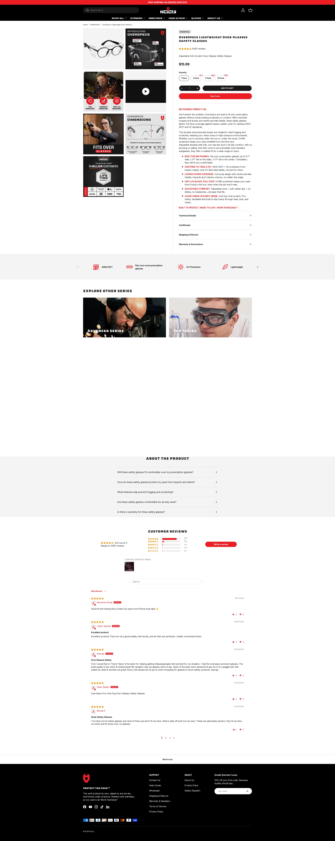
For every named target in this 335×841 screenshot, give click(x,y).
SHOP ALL (118, 18)
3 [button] (170, 738)
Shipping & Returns (158, 796)
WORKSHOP (95, 25)
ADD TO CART (227, 88)
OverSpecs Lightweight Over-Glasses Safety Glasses (118, 25)
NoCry (91, 831)
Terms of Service (157, 806)
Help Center (155, 785)
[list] (125, 113)
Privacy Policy (156, 811)
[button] (250, 10)
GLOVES (196, 18)
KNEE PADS (155, 18)
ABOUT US (213, 18)
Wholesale (154, 790)
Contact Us (154, 780)
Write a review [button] (221, 544)
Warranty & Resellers (159, 801)
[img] (97, 598)
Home (85, 25)
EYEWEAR (136, 18)
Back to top (167, 759)
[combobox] (111, 10)
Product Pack (191, 785)
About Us (189, 780)
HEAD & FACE (177, 18)
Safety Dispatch (192, 790)
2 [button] (165, 738)
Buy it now (215, 96)
